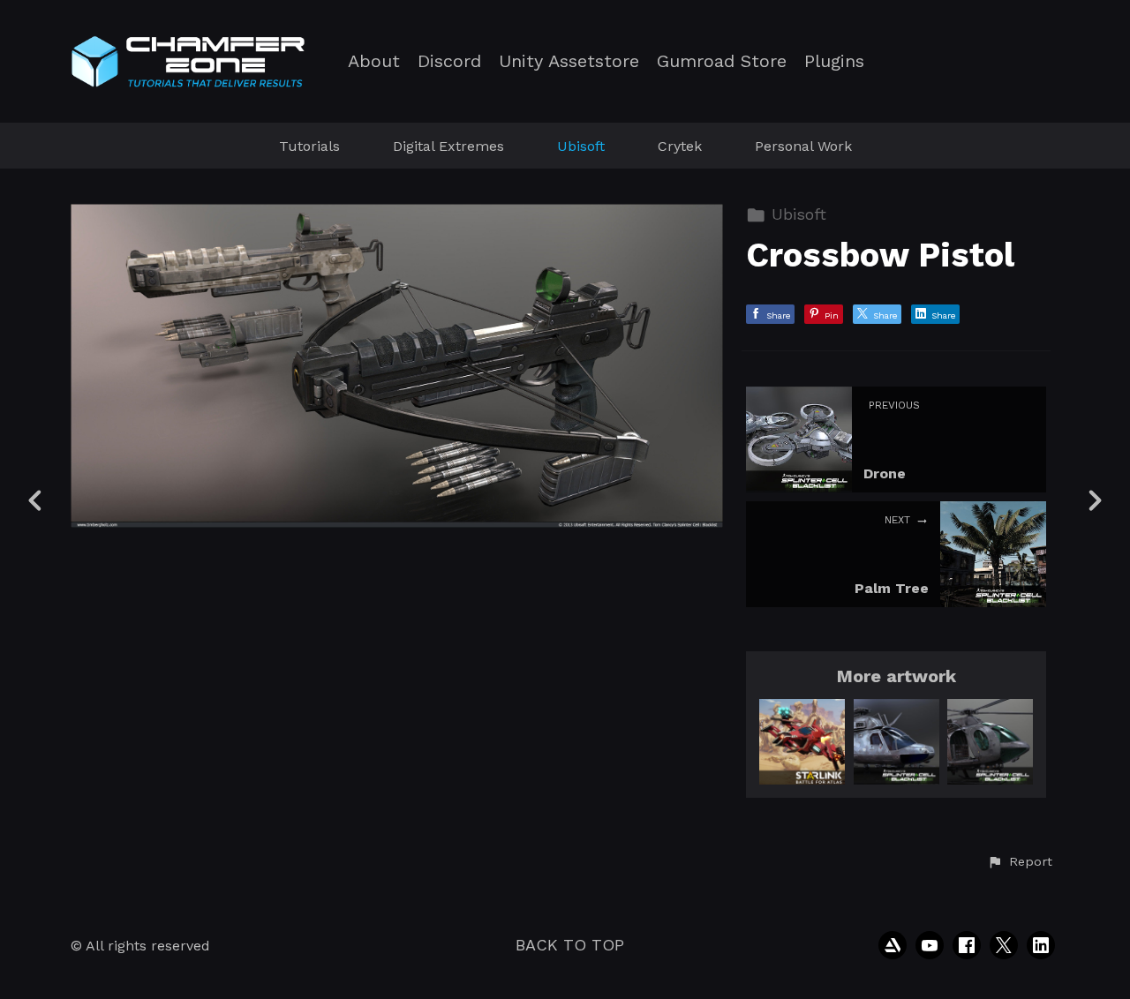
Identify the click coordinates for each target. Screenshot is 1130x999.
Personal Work (803, 146)
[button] (1019, 862)
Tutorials (309, 146)
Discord (449, 61)
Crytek (680, 146)
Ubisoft (581, 146)
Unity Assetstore (569, 61)
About (374, 61)
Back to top (570, 944)
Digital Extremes (448, 146)
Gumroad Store (722, 61)
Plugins (834, 61)
